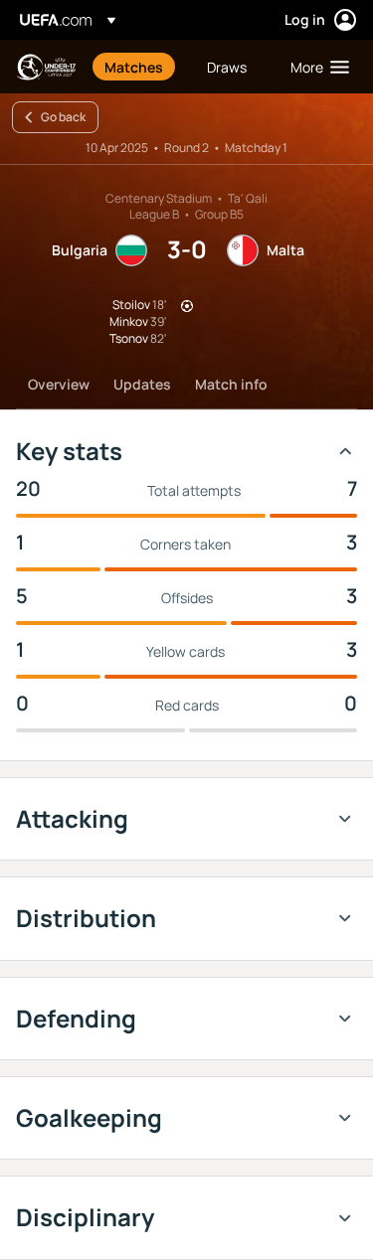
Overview (59, 384)
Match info (231, 384)
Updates (142, 384)
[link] (134, 66)
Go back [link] (63, 116)
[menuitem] (139, 66)
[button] (315, 66)
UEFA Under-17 (46, 67)
